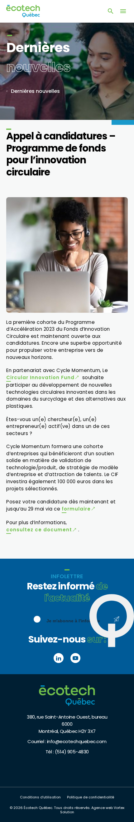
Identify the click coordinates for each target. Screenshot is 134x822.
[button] (123, 11)
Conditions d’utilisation (40, 797)
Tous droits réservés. (72, 807)
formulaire (76, 509)
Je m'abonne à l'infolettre (73, 620)
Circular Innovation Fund (40, 377)
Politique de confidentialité (90, 797)
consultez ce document (39, 529)
